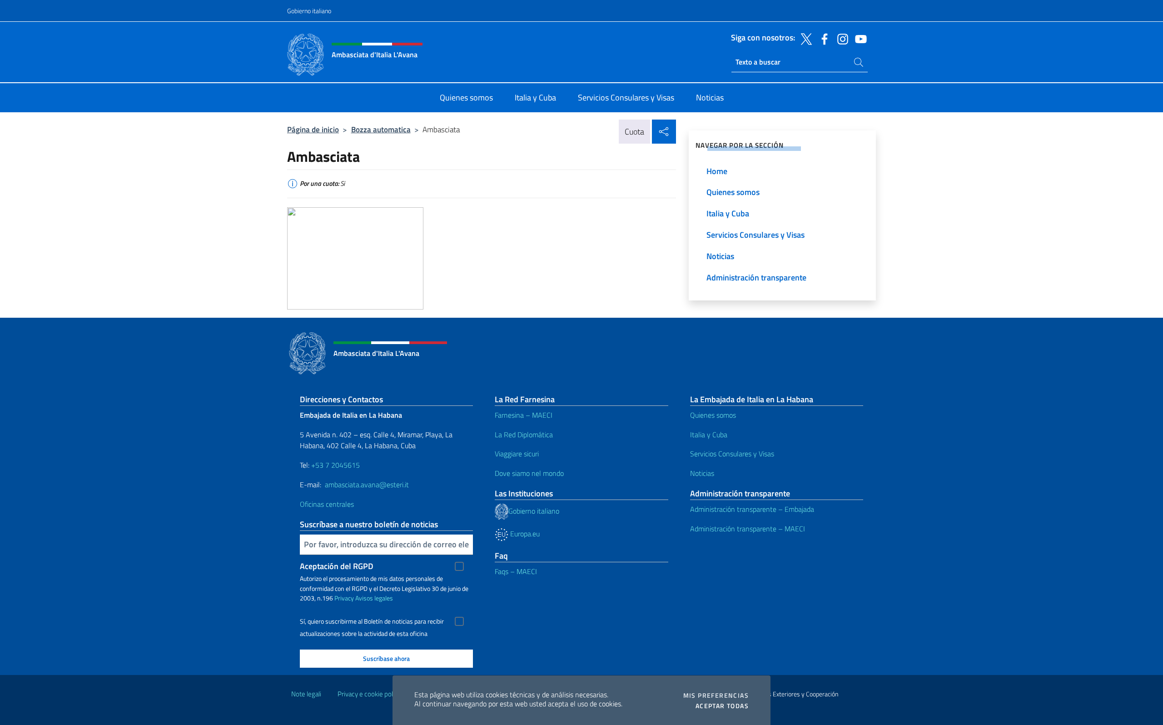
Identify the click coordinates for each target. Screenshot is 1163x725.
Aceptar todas (722, 706)
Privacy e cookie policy (369, 694)
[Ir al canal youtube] (859, 38)
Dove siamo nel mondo (529, 473)
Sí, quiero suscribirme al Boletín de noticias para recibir (372, 621)
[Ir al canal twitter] (804, 38)
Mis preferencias (716, 695)
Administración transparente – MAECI (747, 528)
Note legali (306, 694)
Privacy (344, 598)
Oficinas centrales (327, 504)
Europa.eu (524, 533)
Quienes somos (713, 415)
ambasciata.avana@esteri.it (367, 484)
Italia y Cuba (708, 434)
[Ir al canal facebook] (822, 38)
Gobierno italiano (309, 10)
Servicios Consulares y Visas (732, 453)
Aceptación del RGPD (336, 566)
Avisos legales (374, 598)
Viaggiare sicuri (517, 453)
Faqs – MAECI (516, 571)
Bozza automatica (381, 129)
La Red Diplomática (524, 434)
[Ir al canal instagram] (840, 38)
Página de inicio (313, 129)
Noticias (702, 473)
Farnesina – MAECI (523, 415)
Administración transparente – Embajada (752, 509)
